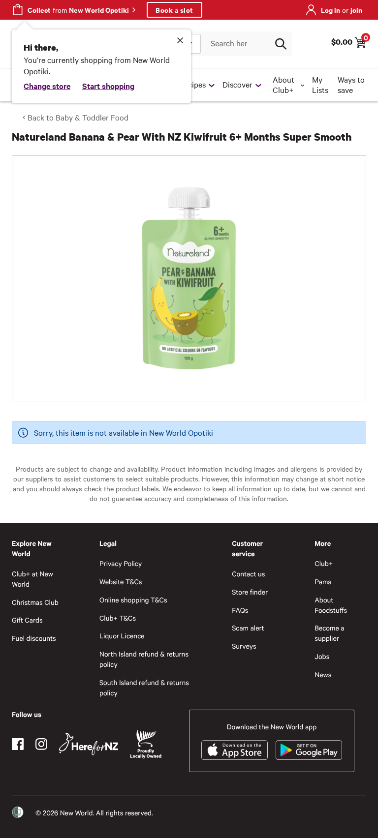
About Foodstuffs (331, 605)
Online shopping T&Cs (133, 599)
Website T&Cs (120, 581)
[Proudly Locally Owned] (145, 744)
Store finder (250, 592)
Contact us (248, 573)
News (323, 674)
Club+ (324, 563)
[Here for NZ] (88, 744)
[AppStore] (234, 750)
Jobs (322, 656)
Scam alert (248, 627)
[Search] (280, 44)
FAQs (240, 610)
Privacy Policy (120, 563)
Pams (323, 581)
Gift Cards (27, 620)
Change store (47, 85)
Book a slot (174, 9)
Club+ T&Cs (117, 618)
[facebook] (18, 744)
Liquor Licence (122, 635)
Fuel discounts (34, 638)
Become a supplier (329, 633)
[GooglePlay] (309, 750)
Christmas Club (35, 602)
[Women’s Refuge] (18, 812)
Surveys (244, 646)
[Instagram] (41, 744)
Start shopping (108, 85)
